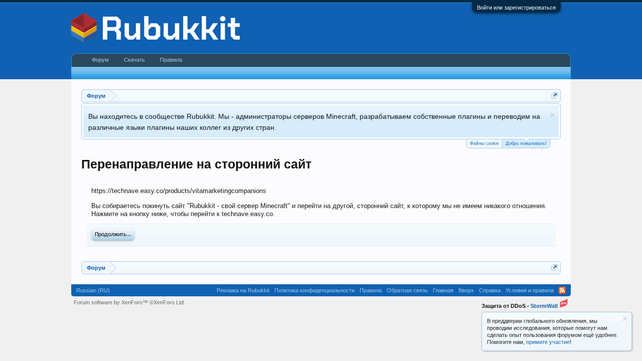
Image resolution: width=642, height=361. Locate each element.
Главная (443, 290)
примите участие (548, 342)
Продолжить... (113, 235)
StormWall (544, 306)
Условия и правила (530, 290)
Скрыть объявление (552, 115)
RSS (562, 290)
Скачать (134, 60)
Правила (171, 60)
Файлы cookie (484, 143)
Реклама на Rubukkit (243, 290)
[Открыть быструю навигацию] (554, 95)
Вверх (466, 290)
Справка (490, 290)
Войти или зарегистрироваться (516, 8)
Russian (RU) (93, 290)
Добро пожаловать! (526, 143)
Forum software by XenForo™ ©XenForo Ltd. (129, 302)
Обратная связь (407, 290)
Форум (100, 60)
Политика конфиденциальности (314, 290)
